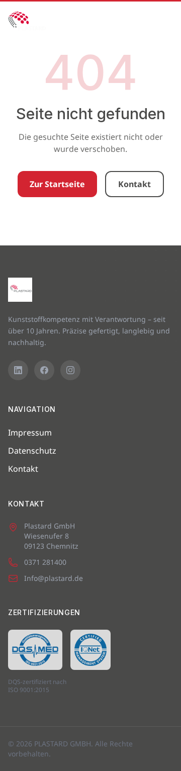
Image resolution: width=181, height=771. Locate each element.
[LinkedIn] (18, 370)
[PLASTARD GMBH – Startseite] (27, 22)
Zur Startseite (57, 184)
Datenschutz (32, 450)
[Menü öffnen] (162, 22)
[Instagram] (70, 370)
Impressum (30, 432)
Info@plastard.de (53, 578)
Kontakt (134, 184)
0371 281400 (45, 562)
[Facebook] (44, 370)
